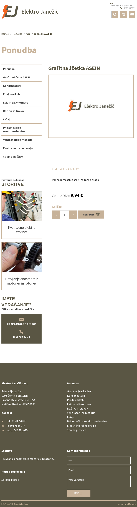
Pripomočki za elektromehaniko (87, 421)
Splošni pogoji (10, 479)
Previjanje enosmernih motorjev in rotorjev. (28, 459)
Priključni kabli (76, 400)
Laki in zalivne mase (79, 404)
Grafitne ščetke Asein (80, 391)
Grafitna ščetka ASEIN (39, 33)
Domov (5, 33)
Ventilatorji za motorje (81, 413)
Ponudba (17, 33)
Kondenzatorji (76, 395)
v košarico (89, 214)
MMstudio (131, 504)
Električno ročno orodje (81, 425)
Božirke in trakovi (77, 408)
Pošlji (78, 493)
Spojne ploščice (76, 430)
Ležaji (70, 417)
